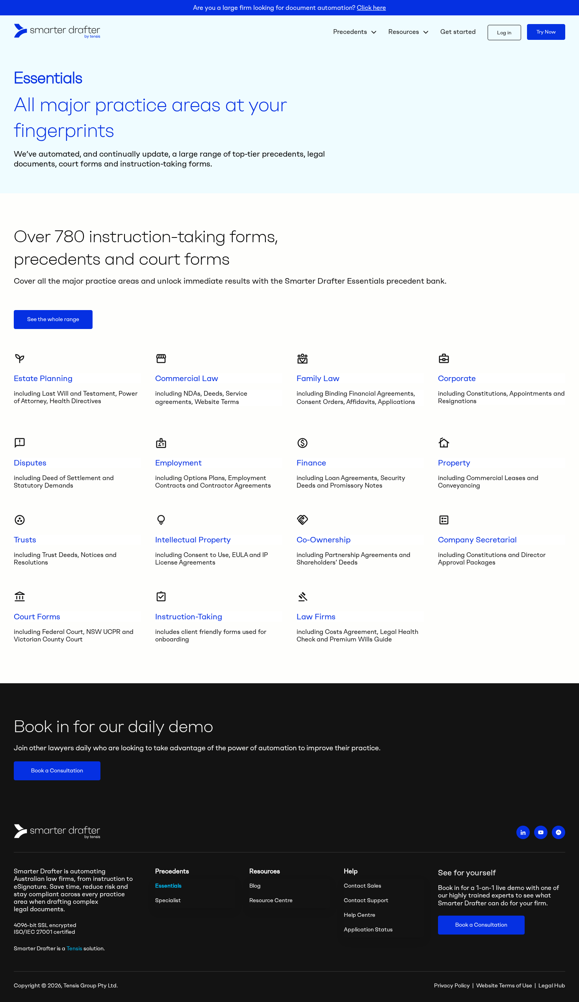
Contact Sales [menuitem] (362, 885)
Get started (458, 32)
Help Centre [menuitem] (359, 915)
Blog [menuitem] (255, 885)
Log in (504, 33)
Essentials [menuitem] (168, 885)
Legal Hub (551, 985)
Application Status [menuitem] (368, 929)
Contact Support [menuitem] (366, 900)
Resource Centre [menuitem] (271, 900)
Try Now (546, 32)
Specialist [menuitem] (168, 900)
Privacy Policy (452, 985)
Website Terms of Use (504, 985)
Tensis (74, 948)
